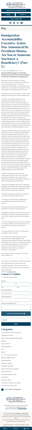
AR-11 (3, 349)
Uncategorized (11, 272)
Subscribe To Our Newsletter (15, 10)
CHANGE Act (4, 377)
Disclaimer (18, 413)
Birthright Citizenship (7, 366)
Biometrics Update (6, 363)
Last (18, 287)
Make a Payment (15, 19)
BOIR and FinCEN (6, 371)
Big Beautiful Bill (6, 360)
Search (22, 14)
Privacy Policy (25, 413)
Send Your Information (15, 313)
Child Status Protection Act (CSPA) (11, 383)
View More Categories (13, 389)
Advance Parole (5, 343)
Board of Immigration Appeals (10, 369)
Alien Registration (6, 346)
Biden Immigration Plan (8, 357)
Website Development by (16, 408)
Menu (8, 14)
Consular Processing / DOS (9, 385)
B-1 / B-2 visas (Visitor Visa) (9, 355)
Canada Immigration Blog (8, 374)
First (2, 287)
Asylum (3, 352)
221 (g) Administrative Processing (11, 332)
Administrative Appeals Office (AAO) (11, 338)
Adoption (3, 341)
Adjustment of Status (7, 335)
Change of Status (6, 380)
